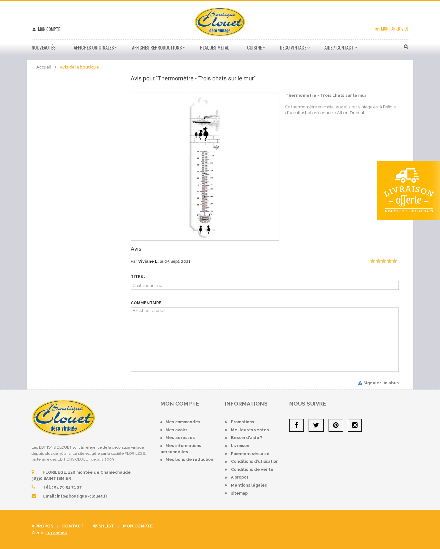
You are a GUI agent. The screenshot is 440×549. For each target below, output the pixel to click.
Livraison (240, 446)
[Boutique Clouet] (219, 21)
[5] (394, 261)
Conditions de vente (252, 469)
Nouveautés (44, 47)
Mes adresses (180, 437)
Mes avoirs (176, 430)
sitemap (239, 493)
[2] (378, 261)
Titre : (138, 276)
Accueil (43, 67)
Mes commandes (183, 422)
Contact (73, 526)
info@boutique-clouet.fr (82, 496)
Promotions (242, 422)
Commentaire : (147, 303)
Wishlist (103, 526)
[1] (372, 261)
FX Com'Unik (56, 532)
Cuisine (254, 47)
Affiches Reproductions (157, 47)
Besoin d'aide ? (246, 437)
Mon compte (48, 29)
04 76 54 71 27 (68, 487)
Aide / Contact (339, 47)
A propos (240, 477)
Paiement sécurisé (250, 454)
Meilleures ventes (250, 430)
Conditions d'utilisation (255, 461)
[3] (383, 261)
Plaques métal (214, 47)
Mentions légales (249, 485)
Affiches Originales (94, 47)
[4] (389, 261)
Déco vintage (293, 47)
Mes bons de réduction (189, 459)
